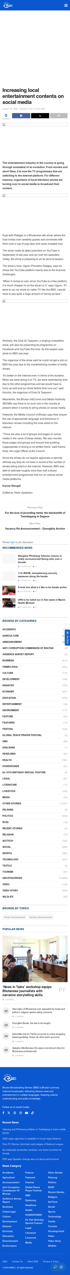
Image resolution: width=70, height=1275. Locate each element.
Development (11, 679)
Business (8, 660)
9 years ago (25, 591)
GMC (5, 741)
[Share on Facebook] (21, 115)
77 (36, 566)
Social (6, 846)
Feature (7, 716)
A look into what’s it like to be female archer (42, 587)
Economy (8, 691)
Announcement (12, 641)
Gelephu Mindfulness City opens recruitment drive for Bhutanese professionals (38, 1049)
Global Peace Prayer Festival (22, 735)
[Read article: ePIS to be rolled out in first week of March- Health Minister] (8, 602)
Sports (7, 853)
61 (36, 591)
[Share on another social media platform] (59, 115)
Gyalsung (8, 747)
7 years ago (25, 580)
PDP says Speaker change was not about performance (30, 1159)
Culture (7, 673)
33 (36, 580)
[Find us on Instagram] (20, 1113)
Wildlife (7, 896)
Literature (9, 784)
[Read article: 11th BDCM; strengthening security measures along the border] (8, 576)
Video (5, 884)
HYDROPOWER (10, 766)
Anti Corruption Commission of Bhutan (27, 648)
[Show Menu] (66, 5)
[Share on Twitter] (40, 115)
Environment (10, 710)
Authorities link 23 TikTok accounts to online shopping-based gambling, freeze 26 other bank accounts (39, 1035)
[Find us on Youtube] (26, 1113)
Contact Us (17, 1261)
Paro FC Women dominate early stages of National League (32, 1144)
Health (7, 760)
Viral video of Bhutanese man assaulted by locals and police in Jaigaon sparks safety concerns (38, 1010)
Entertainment (12, 704)
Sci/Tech (7, 840)
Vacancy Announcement (40, 917)
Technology (10, 859)
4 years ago (25, 607)
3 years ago (25, 566)
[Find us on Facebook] (3, 1113)
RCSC (5, 822)
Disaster (8, 685)
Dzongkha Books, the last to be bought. (31, 1023)
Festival (7, 728)
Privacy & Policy (51, 1261)
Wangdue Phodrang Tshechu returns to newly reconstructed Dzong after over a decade (40, 559)
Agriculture (10, 635)
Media (6, 797)
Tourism (7, 871)
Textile (7, 865)
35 (36, 607)
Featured (8, 722)
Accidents (9, 629)
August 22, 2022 (10, 108)
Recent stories (12, 828)
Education (9, 697)
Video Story (10, 890)
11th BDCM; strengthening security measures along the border (37, 574)
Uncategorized (12, 878)
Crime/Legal (10, 666)
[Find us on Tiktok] (32, 1113)
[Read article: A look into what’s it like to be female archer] (8, 590)
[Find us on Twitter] (8, 1113)
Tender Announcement (14, 917)
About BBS (33, 1261)
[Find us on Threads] (15, 1113)
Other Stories (11, 803)
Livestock (8, 791)
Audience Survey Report (18, 654)
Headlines (8, 753)
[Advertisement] (35, 47)
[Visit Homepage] (7, 5)
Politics (7, 815)
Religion (8, 834)
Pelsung (7, 809)
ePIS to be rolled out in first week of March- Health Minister (42, 601)
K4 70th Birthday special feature (24, 772)
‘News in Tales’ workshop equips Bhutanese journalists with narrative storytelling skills (27, 990)
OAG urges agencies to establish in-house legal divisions (31, 1138)
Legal (6, 778)
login (12, 542)
